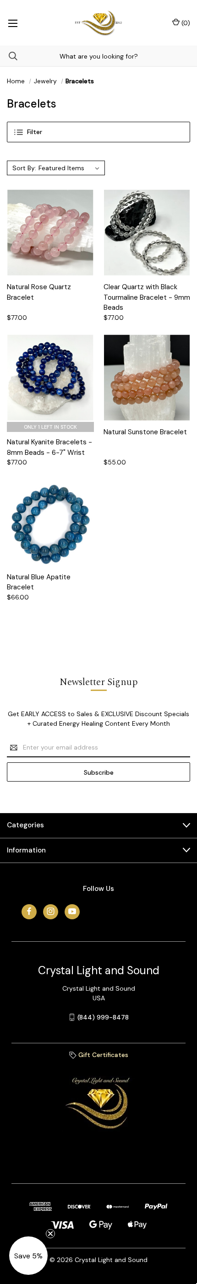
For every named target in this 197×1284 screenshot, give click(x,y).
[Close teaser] (50, 1233)
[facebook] (29, 911)
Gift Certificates (102, 1055)
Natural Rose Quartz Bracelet (39, 292)
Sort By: (24, 168)
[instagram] (51, 911)
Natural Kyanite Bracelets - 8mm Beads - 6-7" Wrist (49, 447)
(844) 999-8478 (103, 1017)
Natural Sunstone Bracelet (145, 432)
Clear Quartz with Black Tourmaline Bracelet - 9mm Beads (147, 297)
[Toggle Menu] (12, 23)
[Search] (8, 56)
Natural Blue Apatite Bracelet (39, 582)
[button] (98, 132)
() (185, 23)
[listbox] (70, 168)
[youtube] (72, 911)
